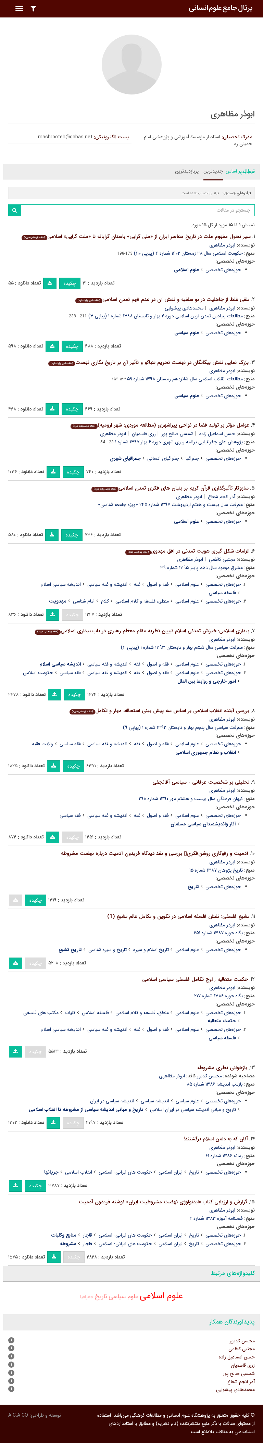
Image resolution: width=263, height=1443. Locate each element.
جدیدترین (213, 171)
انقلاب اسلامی (78, 1172)
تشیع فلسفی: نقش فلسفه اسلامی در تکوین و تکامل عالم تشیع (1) (178, 916)
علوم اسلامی (187, 584)
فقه (137, 584)
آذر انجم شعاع (221, 497)
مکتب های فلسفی (41, 1012)
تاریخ (194, 1172)
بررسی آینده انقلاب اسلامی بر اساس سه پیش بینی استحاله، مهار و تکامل (160, 711)
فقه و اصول (158, 584)
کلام (105, 601)
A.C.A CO (18, 1415)
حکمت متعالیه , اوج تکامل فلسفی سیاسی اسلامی (195, 979)
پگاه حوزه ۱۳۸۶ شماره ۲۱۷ (218, 996)
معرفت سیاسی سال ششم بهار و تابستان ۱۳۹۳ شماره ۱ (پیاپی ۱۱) (182, 647)
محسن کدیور (209, 1076)
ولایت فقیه (42, 744)
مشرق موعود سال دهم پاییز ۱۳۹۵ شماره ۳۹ (201, 567)
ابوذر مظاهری (222, 245)
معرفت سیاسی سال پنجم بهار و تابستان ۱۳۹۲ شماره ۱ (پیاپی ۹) (183, 727)
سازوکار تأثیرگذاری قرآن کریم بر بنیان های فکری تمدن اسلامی (171, 488)
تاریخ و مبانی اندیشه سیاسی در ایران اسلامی (193, 1109)
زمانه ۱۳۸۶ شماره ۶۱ (224, 1156)
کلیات (70, 1012)
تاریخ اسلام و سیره (151, 949)
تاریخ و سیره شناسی (107, 949)
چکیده (70, 283)
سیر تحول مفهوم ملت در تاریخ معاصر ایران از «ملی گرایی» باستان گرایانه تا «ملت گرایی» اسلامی (137, 236)
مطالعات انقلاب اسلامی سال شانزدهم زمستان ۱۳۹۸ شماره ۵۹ (185, 379)
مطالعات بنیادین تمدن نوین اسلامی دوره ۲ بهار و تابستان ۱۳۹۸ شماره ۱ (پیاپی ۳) (165, 316)
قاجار (87, 1235)
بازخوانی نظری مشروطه (222, 1068)
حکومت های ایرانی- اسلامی (125, 1172)
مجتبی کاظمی (222, 559)
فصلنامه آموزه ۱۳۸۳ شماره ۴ (216, 1218)
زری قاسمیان (144, 434)
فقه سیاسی (70, 672)
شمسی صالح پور (177, 434)
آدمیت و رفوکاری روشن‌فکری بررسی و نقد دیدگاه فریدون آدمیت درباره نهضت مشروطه (154, 853)
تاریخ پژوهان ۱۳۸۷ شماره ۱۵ (216, 870)
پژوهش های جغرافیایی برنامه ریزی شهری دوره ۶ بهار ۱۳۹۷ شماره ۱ (179, 442)
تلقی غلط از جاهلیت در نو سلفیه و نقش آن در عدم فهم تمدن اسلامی (163, 299)
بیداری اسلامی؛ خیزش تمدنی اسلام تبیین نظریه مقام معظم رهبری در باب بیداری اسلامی (143, 631)
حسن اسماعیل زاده (217, 434)
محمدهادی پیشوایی (184, 308)
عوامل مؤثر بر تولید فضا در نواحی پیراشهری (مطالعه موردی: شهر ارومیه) (161, 425)
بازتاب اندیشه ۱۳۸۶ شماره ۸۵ (215, 1084)
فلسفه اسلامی (95, 1012)
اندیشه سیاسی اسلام (61, 584)
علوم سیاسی (187, 1101)
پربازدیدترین (187, 171)
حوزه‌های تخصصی (223, 270)
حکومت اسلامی (38, 672)
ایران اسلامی (171, 1172)
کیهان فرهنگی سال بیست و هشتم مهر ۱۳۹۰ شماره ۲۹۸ (191, 798)
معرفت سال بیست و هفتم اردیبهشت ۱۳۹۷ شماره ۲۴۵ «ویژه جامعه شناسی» (170, 504)
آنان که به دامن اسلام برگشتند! (216, 1139)
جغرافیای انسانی (163, 458)
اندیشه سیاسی (155, 1101)
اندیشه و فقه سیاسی (107, 584)
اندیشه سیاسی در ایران (112, 1101)
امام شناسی (84, 601)
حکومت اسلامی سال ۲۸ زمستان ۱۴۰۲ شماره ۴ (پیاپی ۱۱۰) (188, 253)
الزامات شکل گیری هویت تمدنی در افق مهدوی (188, 551)
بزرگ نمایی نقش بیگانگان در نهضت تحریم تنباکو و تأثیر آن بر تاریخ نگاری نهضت (150, 362)
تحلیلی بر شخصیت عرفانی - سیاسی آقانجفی (200, 782)
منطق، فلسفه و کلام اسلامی (142, 601)
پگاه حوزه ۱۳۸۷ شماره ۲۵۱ (218, 933)
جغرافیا (192, 458)
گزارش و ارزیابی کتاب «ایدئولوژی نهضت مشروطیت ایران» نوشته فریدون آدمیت (163, 1202)
